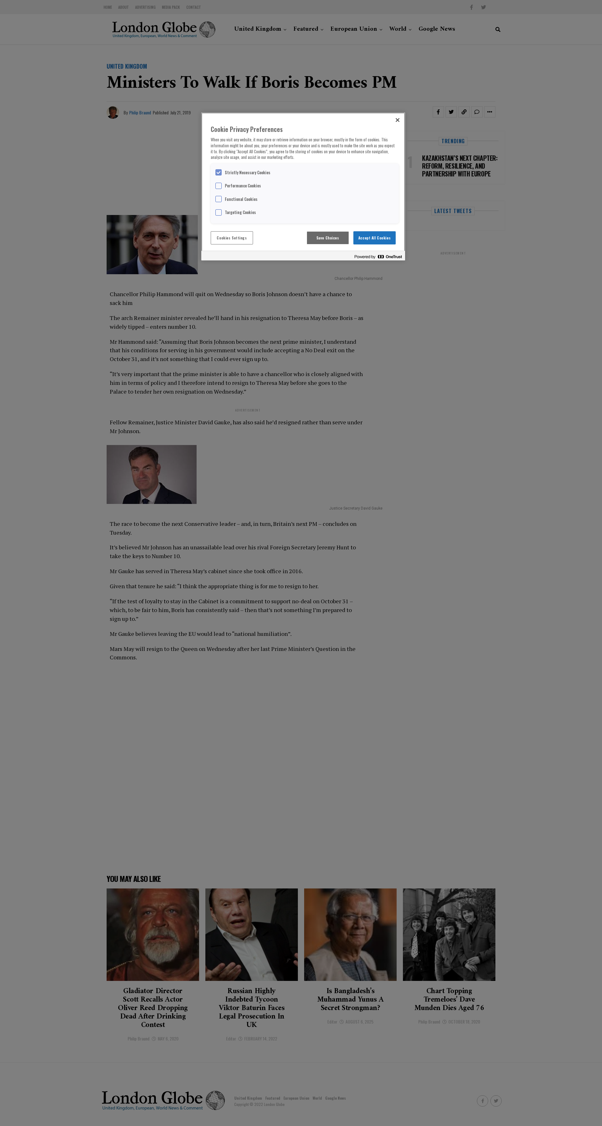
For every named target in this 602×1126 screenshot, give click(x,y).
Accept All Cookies (374, 237)
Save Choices (327, 237)
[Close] (397, 120)
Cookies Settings (232, 237)
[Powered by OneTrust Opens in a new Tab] (378, 256)
